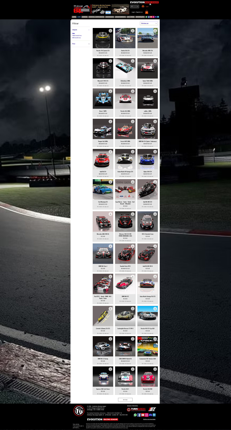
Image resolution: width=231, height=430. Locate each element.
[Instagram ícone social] (153, 17)
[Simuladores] (99, 11)
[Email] (158, 17)
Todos (73, 33)
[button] (146, 12)
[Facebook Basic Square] (149, 17)
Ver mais (125, 399)
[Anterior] (74, 9)
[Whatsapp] (146, 17)
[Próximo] (126, 9)
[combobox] (149, 23)
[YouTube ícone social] (151, 17)
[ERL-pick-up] (101, 11)
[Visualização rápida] (103, 38)
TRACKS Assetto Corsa (76, 35)
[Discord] (156, 17)
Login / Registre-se (137, 12)
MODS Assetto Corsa (76, 38)
